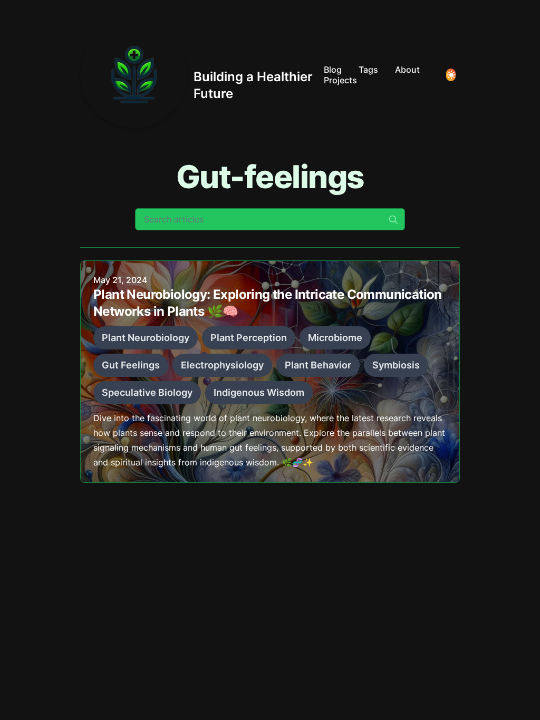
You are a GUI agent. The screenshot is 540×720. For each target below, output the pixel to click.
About (407, 69)
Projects (340, 80)
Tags (368, 69)
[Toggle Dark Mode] (451, 74)
